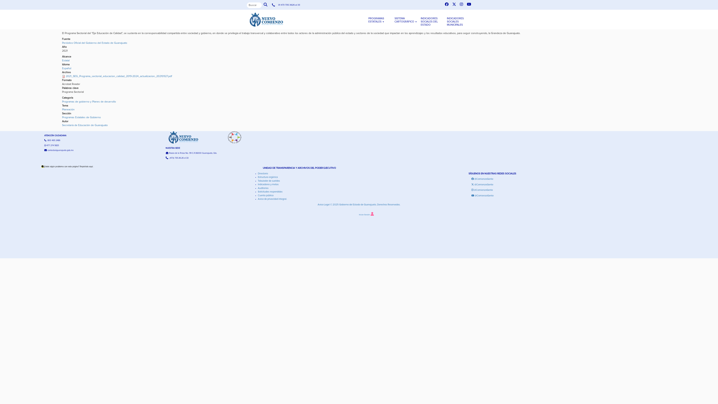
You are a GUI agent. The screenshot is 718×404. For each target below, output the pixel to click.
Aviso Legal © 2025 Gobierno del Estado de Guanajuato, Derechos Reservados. (359, 204)
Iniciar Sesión (364, 215)
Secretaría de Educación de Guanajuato (85, 125)
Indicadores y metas (268, 184)
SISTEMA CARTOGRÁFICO (405, 20)
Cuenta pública (266, 195)
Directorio (263, 173)
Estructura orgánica (268, 177)
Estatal (66, 60)
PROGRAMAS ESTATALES (376, 20)
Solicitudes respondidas (270, 192)
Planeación (68, 109)
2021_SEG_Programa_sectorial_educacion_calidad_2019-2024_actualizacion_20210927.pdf (119, 76)
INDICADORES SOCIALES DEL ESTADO (429, 21)
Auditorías (263, 188)
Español (66, 68)
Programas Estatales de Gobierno (81, 117)
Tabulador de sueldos (269, 181)
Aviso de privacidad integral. (272, 199)
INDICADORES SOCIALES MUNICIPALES (455, 21)
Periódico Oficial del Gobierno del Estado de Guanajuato (94, 43)
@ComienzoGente (483, 179)
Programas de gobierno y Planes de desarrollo (89, 101)
